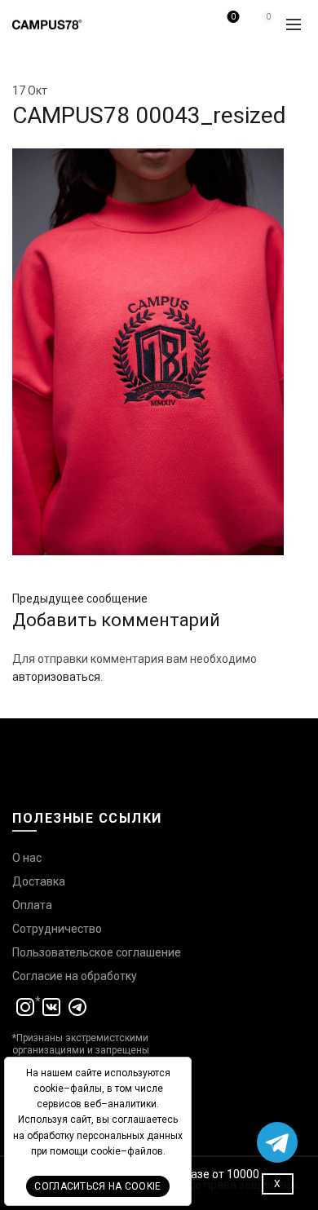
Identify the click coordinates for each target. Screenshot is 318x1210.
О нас (27, 857)
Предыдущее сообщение (80, 598)
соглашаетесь (145, 1119)
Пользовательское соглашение (96, 952)
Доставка (38, 881)
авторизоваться (56, 676)
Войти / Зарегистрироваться (194, 30)
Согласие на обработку (74, 976)
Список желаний (233, 16)
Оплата (32, 905)
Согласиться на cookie (97, 1186)
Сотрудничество (57, 928)
